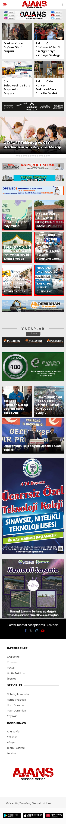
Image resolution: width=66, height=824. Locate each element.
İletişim (10, 57)
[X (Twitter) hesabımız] (21, 818)
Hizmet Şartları (15, 71)
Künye (9, 64)
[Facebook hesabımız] (11, 818)
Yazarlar (11, 50)
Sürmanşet (12, 43)
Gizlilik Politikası (17, 79)
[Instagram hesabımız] (31, 818)
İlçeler (9, 36)
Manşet (10, 29)
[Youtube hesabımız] (42, 818)
